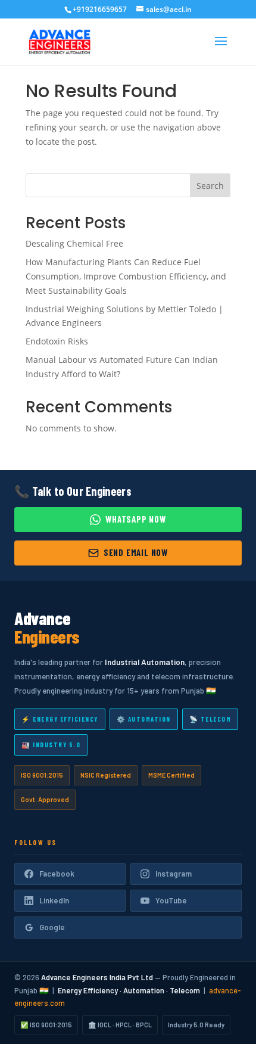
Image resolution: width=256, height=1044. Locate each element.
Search (210, 185)
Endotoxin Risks (57, 341)
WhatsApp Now (135, 519)
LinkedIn (54, 900)
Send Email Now (136, 552)
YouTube (171, 900)
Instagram (173, 873)
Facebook (56, 873)
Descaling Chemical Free (74, 243)
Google (52, 927)
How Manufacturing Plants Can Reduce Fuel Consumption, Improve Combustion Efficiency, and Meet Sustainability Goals (126, 276)
